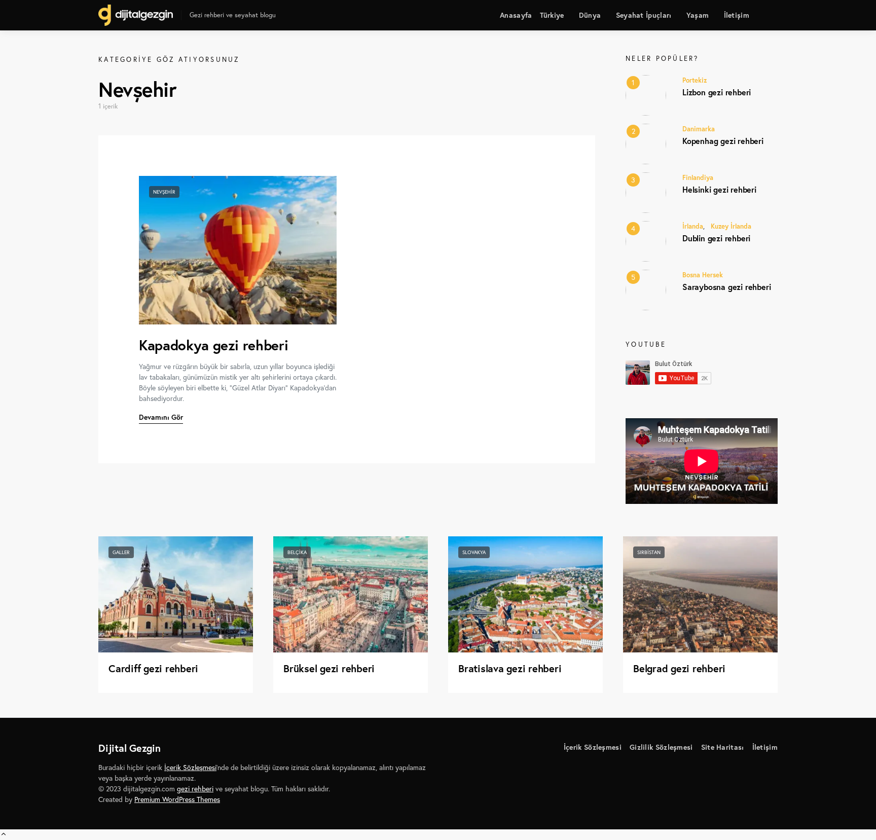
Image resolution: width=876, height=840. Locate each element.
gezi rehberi (195, 788)
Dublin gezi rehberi (716, 238)
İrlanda (692, 226)
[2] (646, 143)
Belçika (297, 552)
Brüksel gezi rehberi (329, 668)
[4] (646, 240)
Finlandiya (697, 177)
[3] (646, 191)
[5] (646, 289)
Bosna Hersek (702, 275)
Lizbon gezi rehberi (716, 92)
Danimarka (698, 129)
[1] (646, 94)
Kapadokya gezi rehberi (213, 345)
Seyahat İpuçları (644, 15)
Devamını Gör (161, 417)
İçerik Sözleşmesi (593, 747)
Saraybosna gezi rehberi (726, 286)
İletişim (736, 15)
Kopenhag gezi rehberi (722, 140)
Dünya (590, 15)
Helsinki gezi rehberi (719, 189)
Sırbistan (649, 552)
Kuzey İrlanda (731, 226)
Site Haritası (722, 747)
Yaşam (697, 15)
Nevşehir (164, 192)
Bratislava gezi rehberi (509, 668)
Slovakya (474, 552)
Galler (121, 552)
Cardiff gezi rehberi (153, 668)
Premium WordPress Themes (177, 799)
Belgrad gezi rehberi (679, 668)
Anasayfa (516, 15)
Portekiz (694, 80)
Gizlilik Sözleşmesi (661, 747)
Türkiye (552, 15)
